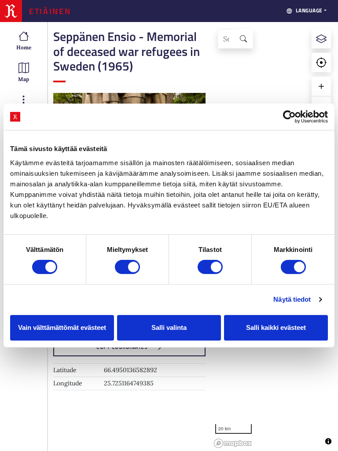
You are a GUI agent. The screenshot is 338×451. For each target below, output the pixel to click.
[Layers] (321, 38)
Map (23, 79)
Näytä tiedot (292, 299)
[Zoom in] (321, 86)
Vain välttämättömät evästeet (62, 327)
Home (23, 47)
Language (309, 10)
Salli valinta (169, 327)
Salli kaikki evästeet (276, 327)
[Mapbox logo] (232, 443)
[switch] (127, 267)
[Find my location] (321, 62)
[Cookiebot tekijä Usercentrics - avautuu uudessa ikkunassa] (289, 116)
